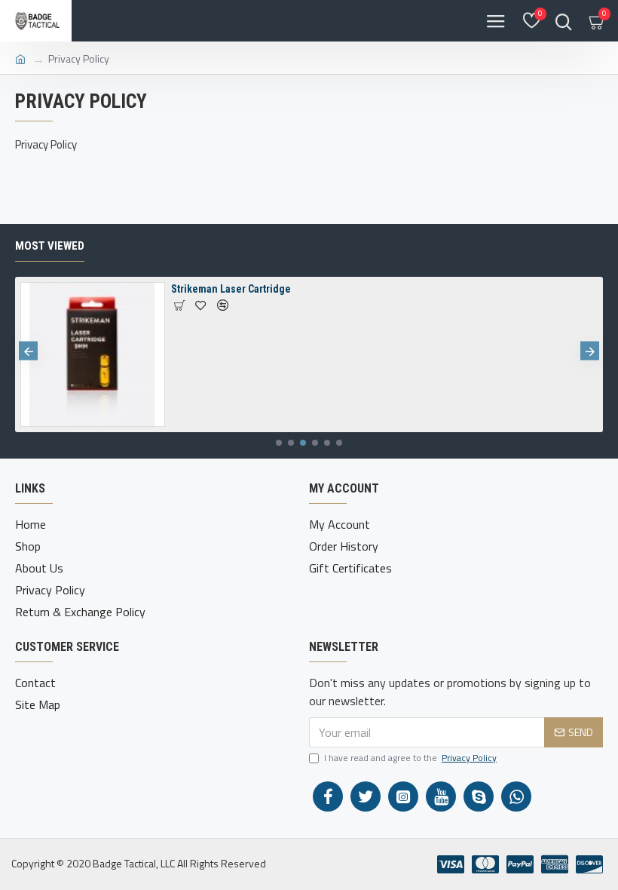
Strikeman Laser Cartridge (231, 289)
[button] (28, 351)
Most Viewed (49, 246)
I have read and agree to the (410, 758)
